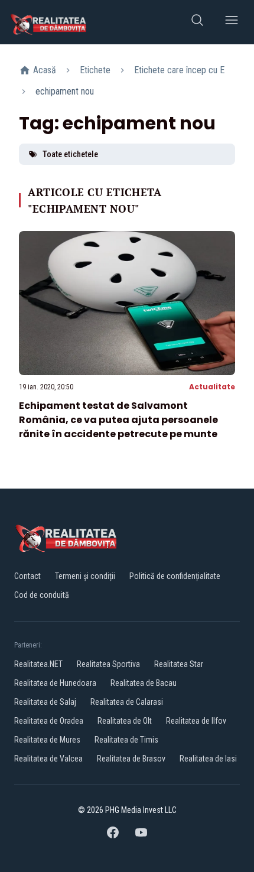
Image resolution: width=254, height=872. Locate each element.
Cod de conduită (41, 595)
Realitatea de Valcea (48, 758)
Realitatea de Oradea (48, 720)
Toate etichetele (70, 154)
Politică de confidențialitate (174, 576)
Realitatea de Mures (47, 739)
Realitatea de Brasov (131, 758)
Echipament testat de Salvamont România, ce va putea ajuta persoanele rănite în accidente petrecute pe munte (118, 420)
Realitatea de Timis (126, 739)
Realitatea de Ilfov (196, 720)
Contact (27, 576)
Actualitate (212, 387)
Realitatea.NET (38, 664)
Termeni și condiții (85, 576)
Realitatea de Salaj (45, 702)
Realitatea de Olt (124, 720)
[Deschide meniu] (232, 22)
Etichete (95, 70)
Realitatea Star (178, 664)
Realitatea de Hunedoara (55, 683)
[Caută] (197, 22)
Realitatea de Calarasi (126, 702)
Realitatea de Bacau (143, 683)
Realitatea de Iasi (208, 758)
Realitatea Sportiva (108, 664)
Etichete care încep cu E (179, 70)
